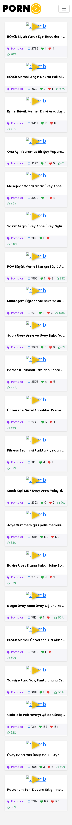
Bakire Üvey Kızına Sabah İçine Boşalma (39, 565)
